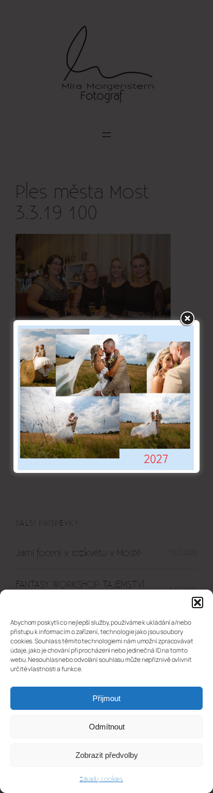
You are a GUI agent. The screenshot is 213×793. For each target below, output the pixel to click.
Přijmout (106, 698)
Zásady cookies (102, 779)
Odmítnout (107, 726)
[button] (197, 602)
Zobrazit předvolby (106, 755)
